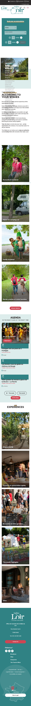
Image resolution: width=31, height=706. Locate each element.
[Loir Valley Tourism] (18, 10)
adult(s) (17, 37)
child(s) (14, 42)
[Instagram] (12, 651)
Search (23, 42)
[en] (28, 7)
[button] (24, 8)
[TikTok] (9, 651)
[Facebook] (6, 651)
